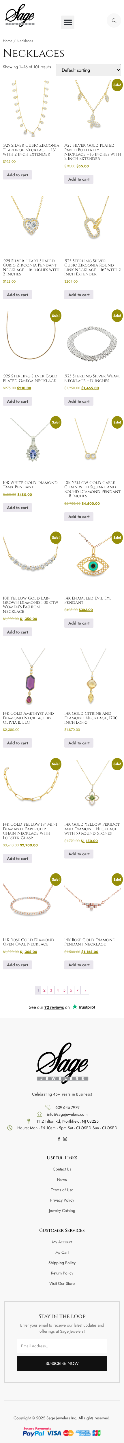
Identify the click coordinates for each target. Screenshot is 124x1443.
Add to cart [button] (17, 175)
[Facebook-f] (59, 1139)
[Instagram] (65, 1139)
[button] (68, 22)
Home (7, 41)
